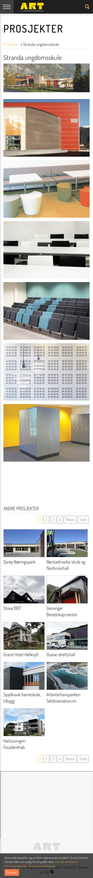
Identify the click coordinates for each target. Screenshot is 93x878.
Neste (70, 519)
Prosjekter (11, 44)
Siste (83, 519)
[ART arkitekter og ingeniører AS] (32, 7)
